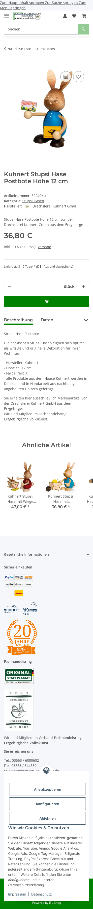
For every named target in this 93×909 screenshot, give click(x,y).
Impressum (17, 894)
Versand (44, 246)
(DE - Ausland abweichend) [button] (54, 266)
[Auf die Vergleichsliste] (65, 76)
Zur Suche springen (62, 2)
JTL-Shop (55, 903)
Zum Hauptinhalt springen (22, 2)
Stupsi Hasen (33, 200)
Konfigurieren (47, 804)
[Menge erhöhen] (83, 286)
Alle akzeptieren (47, 789)
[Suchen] (83, 29)
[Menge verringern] (9, 286)
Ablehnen (47, 818)
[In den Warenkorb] (8, 62)
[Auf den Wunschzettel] (78, 76)
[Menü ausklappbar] (6, 13)
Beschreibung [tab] (18, 320)
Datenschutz (41, 894)
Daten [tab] (47, 320)
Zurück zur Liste (19, 48)
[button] (65, 16)
